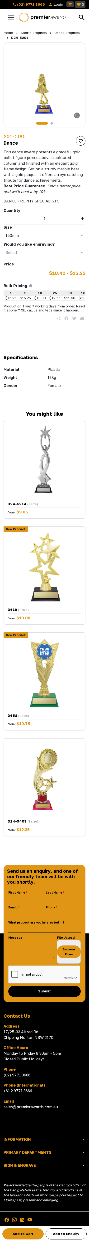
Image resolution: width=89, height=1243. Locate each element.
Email (12, 907)
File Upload (66, 937)
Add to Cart (23, 1234)
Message (15, 937)
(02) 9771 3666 (30, 4)
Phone (50, 907)
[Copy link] (58, 318)
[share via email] (82, 318)
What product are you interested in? (36, 922)
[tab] (42, 123)
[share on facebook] (66, 318)
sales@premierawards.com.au (31, 1106)
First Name (16, 892)
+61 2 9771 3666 (18, 1090)
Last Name (54, 892)
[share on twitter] (74, 318)
